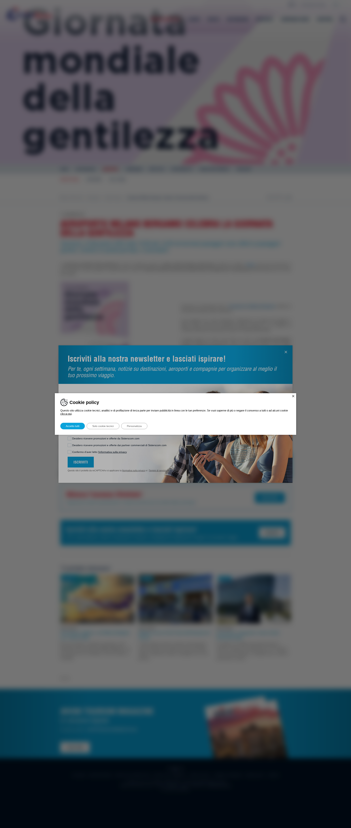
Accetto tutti (72, 426)
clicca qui (65, 413)
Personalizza (134, 426)
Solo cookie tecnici (103, 426)
